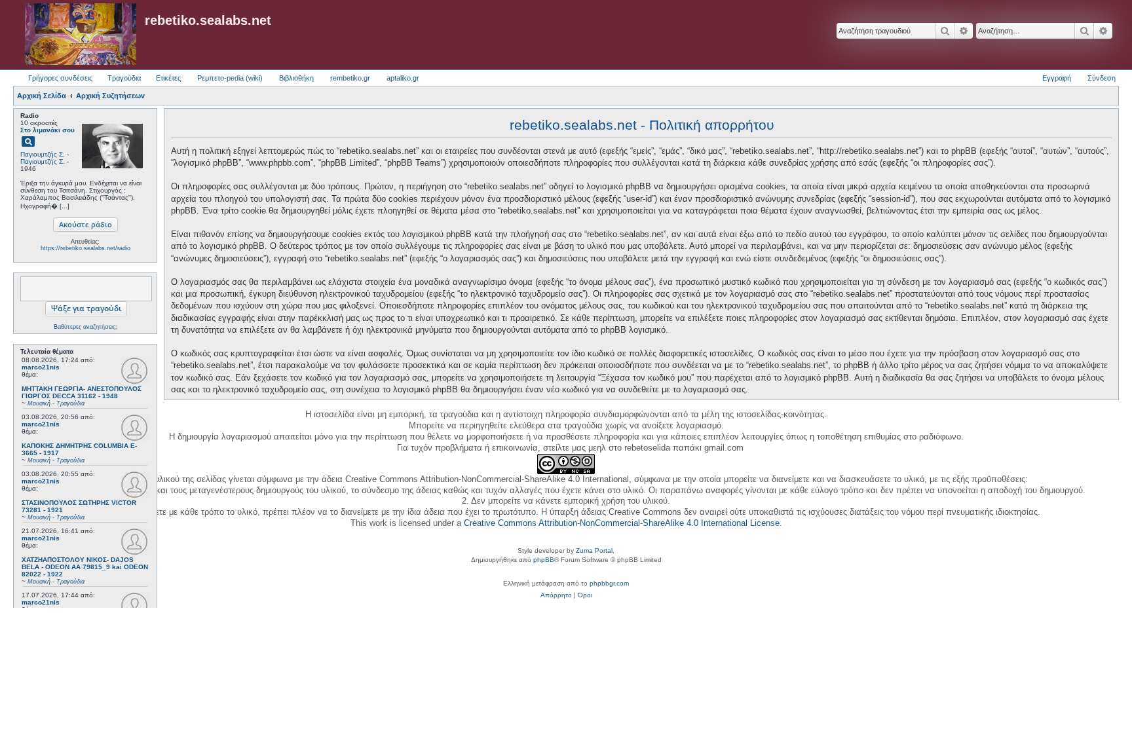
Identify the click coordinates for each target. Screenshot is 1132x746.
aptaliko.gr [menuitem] (403, 78)
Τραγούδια (124, 78)
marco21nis (41, 367)
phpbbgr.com (609, 583)
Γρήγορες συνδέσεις (60, 78)
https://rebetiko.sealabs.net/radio (85, 248)
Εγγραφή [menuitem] (1056, 78)
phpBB (543, 559)
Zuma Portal (594, 550)
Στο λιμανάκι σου (47, 130)
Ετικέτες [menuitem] (168, 78)
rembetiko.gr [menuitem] (350, 78)
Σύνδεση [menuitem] (1101, 78)
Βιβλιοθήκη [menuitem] (296, 78)
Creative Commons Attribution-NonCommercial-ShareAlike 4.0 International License (622, 523)
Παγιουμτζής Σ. (42, 154)
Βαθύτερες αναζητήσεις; (85, 327)
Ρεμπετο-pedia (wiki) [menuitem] (230, 78)
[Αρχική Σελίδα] (80, 34)
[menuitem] (556, 595)
